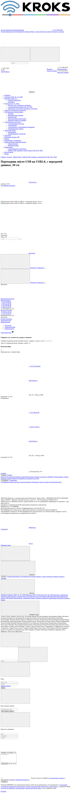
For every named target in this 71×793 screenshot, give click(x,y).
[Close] (15, 669)
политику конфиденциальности (19, 780)
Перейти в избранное (38, 268)
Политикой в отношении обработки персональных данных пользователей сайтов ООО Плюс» (34, 785)
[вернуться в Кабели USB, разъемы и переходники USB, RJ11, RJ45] (15, 92)
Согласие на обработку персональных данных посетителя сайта (21, 788)
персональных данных (57, 778)
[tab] (7, 325)
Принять (3, 791)
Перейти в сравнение (38, 282)
